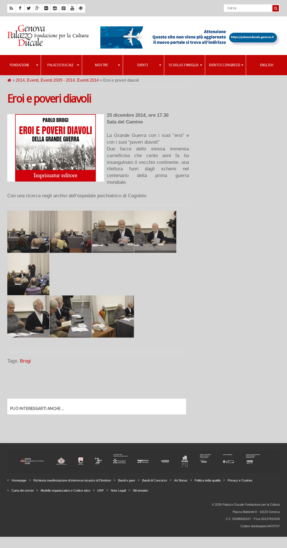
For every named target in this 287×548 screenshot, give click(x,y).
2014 (20, 80)
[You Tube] (72, 8)
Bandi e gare (126, 480)
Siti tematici (140, 490)
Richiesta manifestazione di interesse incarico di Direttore (72, 480)
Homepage (18, 480)
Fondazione (19, 65)
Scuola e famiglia (183, 65)
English (266, 65)
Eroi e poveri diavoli (49, 98)
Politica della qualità (208, 480)
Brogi (25, 360)
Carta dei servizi (22, 490)
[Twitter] (29, 8)
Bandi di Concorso (154, 480)
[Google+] (37, 8)
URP (100, 490)
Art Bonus (181, 480)
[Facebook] (20, 8)
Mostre (101, 65)
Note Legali (118, 490)
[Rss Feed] (11, 8)
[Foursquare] (81, 8)
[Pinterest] (63, 8)
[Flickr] (46, 8)
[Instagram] (55, 8)
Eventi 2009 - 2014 (58, 80)
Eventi (142, 65)
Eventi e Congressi (224, 65)
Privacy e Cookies (240, 480)
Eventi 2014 (88, 80)
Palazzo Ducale (60, 65)
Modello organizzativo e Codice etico (65, 490)
